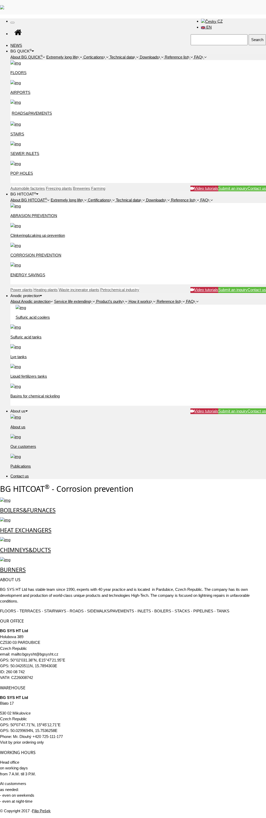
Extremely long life (61, 57)
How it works (140, 301)
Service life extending (72, 301)
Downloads (149, 57)
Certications (93, 57)
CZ (219, 21)
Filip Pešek (41, 811)
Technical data (122, 57)
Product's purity (109, 301)
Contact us (19, 476)
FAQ (198, 57)
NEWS (16, 45)
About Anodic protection (30, 301)
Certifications (99, 200)
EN (208, 27)
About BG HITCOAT (28, 200)
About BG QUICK (26, 57)
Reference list (176, 57)
